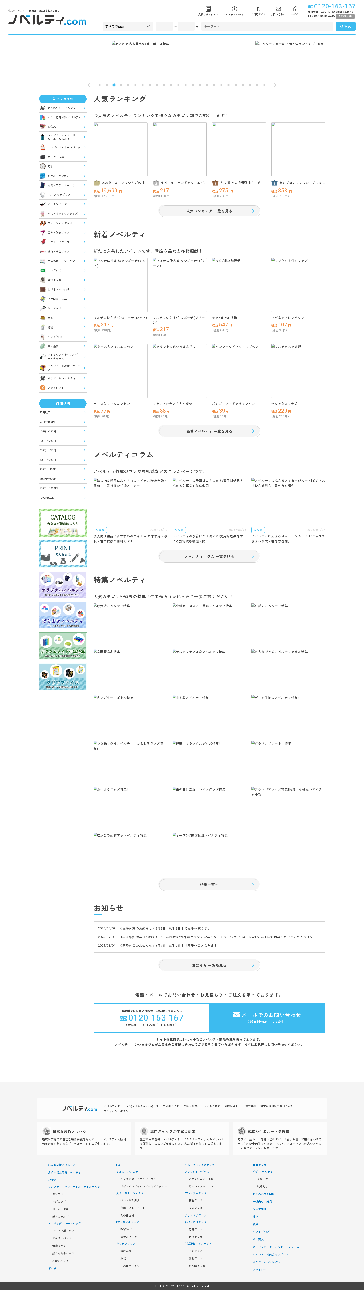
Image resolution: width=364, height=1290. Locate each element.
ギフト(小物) (55, 337)
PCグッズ (126, 1229)
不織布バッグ (60, 1261)
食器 (123, 1258)
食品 (50, 318)
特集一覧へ (209, 884)
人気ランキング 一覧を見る (209, 210)
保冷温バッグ (60, 1246)
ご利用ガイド (258, 14)
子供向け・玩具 (57, 299)
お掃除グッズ (197, 1266)
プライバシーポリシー (117, 1111)
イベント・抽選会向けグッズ (64, 368)
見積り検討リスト (208, 14)
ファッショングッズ (60, 223)
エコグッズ (54, 270)
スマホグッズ (128, 1237)
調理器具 (125, 1251)
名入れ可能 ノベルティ (62, 108)
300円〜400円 (48, 469)
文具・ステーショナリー (63, 185)
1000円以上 (47, 498)
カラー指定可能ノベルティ (64, 1172)
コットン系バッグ (63, 1231)
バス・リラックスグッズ (63, 214)
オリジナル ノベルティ (62, 378)
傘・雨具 (53, 346)
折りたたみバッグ (63, 1253)
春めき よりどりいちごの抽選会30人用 (123, 182)
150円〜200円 (48, 441)
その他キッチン (130, 1266)
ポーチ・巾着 (56, 157)
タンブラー (59, 1194)
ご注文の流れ (191, 1106)
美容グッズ (195, 1200)
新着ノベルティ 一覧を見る (209, 431)
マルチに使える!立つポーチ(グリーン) (179, 320)
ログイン (296, 14)
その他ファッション (201, 1186)
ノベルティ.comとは (234, 14)
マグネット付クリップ (287, 317)
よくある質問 (212, 1106)
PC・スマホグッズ (59, 195)
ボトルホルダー (61, 1217)
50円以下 (45, 412)
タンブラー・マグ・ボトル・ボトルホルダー (63, 137)
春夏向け (262, 1179)
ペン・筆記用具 (130, 1200)
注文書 (345, 16)
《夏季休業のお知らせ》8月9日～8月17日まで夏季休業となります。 (170, 945)
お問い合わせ (278, 14)
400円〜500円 (48, 479)
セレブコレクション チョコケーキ (300, 182)
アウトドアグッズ (59, 242)
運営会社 (250, 1106)
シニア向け (54, 308)
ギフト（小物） (262, 1232)
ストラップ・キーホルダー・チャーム (63, 356)
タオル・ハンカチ (59, 176)
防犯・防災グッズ (59, 251)
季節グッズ (54, 280)
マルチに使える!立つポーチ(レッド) (120, 317)
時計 (50, 166)
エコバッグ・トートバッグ (64, 147)
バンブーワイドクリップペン (233, 403)
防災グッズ (195, 1237)
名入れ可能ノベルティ (61, 1165)
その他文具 (127, 1215)
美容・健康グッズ (59, 233)
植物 (50, 327)
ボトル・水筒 (60, 1209)
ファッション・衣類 (201, 1179)
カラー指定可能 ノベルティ (64, 117)
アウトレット (56, 388)
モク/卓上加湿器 (224, 317)
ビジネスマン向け (59, 289)
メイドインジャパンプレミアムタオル (143, 1186)
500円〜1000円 (49, 488)
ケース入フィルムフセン (112, 403)
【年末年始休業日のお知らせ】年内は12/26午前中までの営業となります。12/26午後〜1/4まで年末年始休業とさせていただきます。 (218, 937)
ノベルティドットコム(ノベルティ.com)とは (131, 1106)
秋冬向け (262, 1186)
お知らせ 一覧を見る (209, 965)
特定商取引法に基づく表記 (276, 1106)
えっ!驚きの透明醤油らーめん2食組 (243, 182)
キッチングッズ (57, 204)
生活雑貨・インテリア (61, 261)
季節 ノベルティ (263, 1172)
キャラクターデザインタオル (138, 1179)
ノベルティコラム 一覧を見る (209, 556)
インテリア (195, 1251)
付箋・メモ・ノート (132, 1208)
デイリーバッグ (61, 1238)
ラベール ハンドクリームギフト (182, 182)
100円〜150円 (48, 431)
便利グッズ (195, 1258)
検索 (347, 26)
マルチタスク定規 (284, 403)
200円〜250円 (48, 450)
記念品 (52, 127)
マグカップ (59, 1201)
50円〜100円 (47, 422)
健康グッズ (195, 1208)
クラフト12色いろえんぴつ (172, 403)
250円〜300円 (48, 460)
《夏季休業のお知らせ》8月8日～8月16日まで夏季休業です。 (165, 928)
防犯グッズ (195, 1229)
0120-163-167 (335, 6)
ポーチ (52, 1268)
